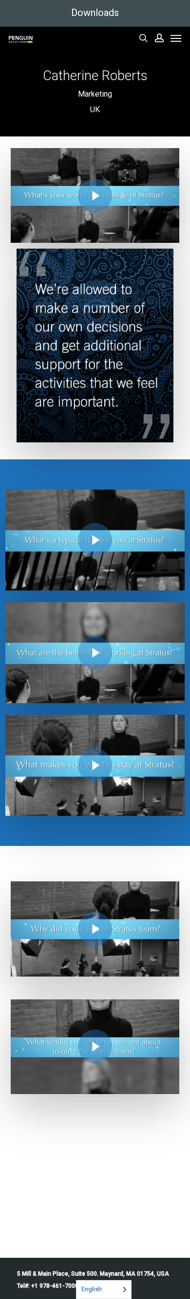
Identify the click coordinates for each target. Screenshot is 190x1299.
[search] (143, 38)
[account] (159, 38)
